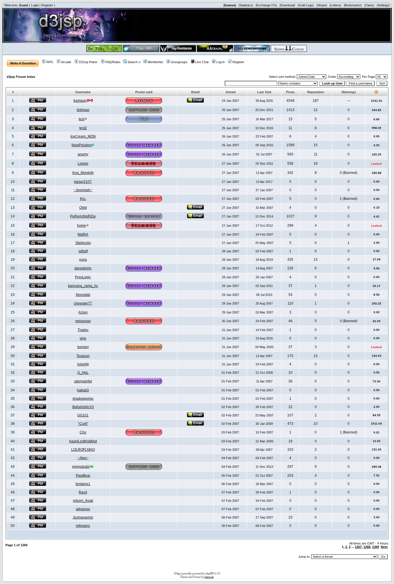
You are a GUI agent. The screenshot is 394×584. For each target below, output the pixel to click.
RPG (49, 62)
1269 (375, 547)
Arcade (66, 62)
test (81, 119)
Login (35, 5)
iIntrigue (83, 110)
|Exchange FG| (266, 5)
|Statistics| (246, 5)
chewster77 (83, 303)
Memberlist (155, 62)
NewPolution (82, 145)
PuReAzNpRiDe (83, 216)
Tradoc (83, 330)
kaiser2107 (83, 182)
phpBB (209, 573)
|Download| (287, 5)
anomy (83, 154)
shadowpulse (82, 399)
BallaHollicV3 (83, 407)
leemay (83, 347)
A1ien (83, 312)
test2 (83, 128)
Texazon (83, 356)
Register (47, 5)
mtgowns (83, 526)
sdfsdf (83, 251)
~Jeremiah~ (83, 190)
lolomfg (83, 364)
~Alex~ (83, 458)
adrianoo (83, 509)
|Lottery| (335, 5)
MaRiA (83, 234)
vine (83, 338)
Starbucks (83, 243)
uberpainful (83, 381)
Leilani (83, 164)
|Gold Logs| (306, 5)
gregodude (80, 467)
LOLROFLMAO (83, 450)
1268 (366, 547)
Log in (220, 62)
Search (132, 62)
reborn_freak (83, 501)
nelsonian (83, 321)
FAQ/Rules (113, 62)
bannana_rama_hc (83, 286)
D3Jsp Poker (88, 62)
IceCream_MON (83, 136)
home (81, 226)
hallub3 (83, 390)
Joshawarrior (83, 517)
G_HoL (83, 373)
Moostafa (83, 295)
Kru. (83, 199)
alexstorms (82, 268)
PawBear (83, 476)
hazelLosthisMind (83, 441)
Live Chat (202, 62)
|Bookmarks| (353, 5)
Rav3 (83, 492)
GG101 (83, 415)
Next (384, 547)
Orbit (83, 208)
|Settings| (383, 5)
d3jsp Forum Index (21, 76)
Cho (83, 432)
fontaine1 (83, 484)
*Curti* (83, 424)
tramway (80, 101)
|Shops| (321, 5)
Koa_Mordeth (83, 173)
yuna (83, 260)
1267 (358, 547)
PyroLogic (83, 277)
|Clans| (369, 5)
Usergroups (179, 62)
